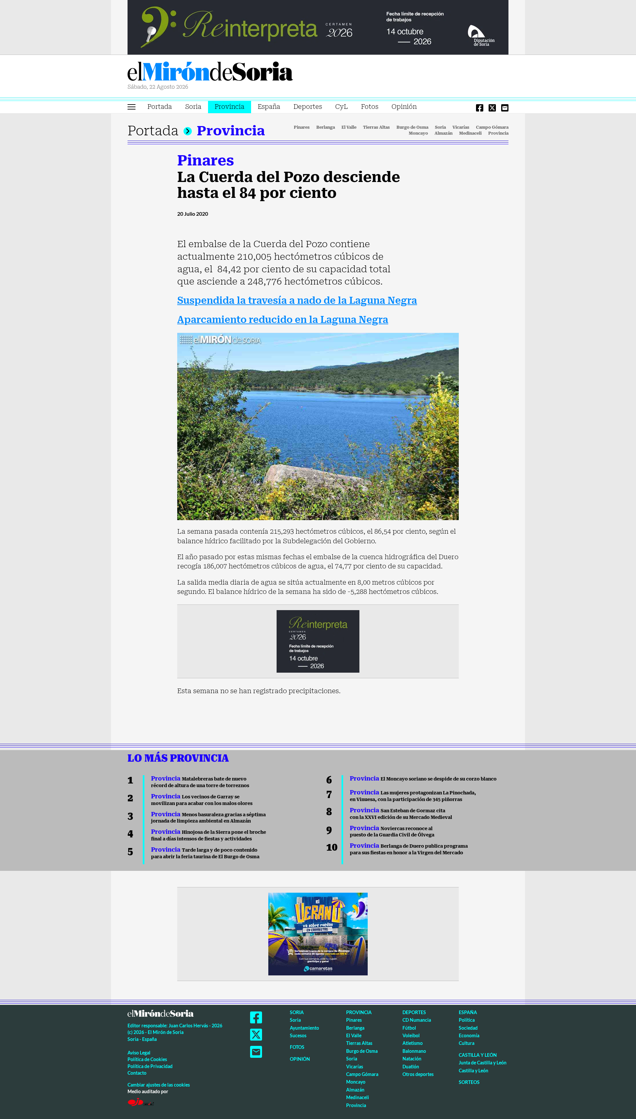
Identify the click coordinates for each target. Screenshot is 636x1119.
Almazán (443, 133)
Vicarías (460, 127)
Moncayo (418, 133)
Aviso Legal (139, 1052)
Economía (469, 1035)
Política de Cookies (147, 1059)
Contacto (137, 1073)
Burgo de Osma (412, 127)
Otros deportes (418, 1074)
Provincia (229, 107)
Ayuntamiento (304, 1028)
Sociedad (468, 1028)
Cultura (466, 1043)
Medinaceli (470, 133)
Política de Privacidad (150, 1066)
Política (467, 1020)
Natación (411, 1058)
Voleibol (411, 1035)
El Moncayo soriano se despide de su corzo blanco (423, 779)
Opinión (404, 107)
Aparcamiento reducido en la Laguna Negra (282, 319)
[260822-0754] (318, 27)
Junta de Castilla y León (482, 1062)
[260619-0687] (318, 641)
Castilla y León (478, 1055)
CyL (341, 107)
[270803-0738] (318, 933)
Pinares (302, 127)
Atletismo (412, 1043)
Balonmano (414, 1051)
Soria (193, 107)
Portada (159, 107)
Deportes (307, 107)
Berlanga (325, 127)
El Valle (349, 127)
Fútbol (409, 1028)
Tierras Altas (376, 127)
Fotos (369, 107)
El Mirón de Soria (210, 72)
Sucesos (298, 1035)
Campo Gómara (492, 127)
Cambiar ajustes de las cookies (159, 1085)
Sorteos (469, 1082)
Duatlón (410, 1066)
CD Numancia (416, 1020)
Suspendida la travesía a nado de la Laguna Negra (297, 300)
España (269, 107)
